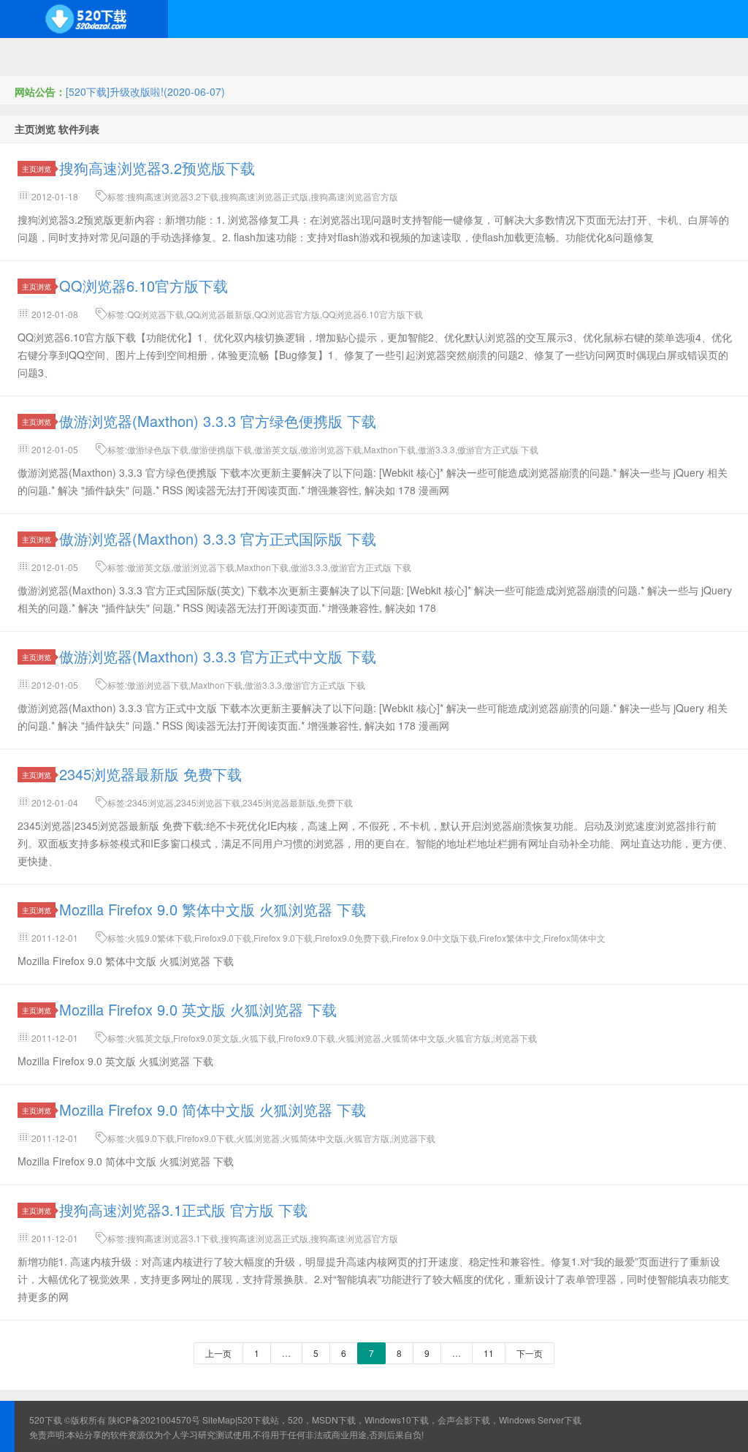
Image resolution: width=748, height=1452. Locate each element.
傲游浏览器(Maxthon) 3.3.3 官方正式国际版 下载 (217, 538)
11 (489, 1353)
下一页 (529, 1353)
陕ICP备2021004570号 (154, 1419)
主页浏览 (36, 168)
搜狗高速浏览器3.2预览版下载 (157, 167)
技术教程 (356, 57)
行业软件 (474, 57)
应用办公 (415, 57)
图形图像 (534, 57)
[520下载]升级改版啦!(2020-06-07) (145, 91)
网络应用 (297, 57)
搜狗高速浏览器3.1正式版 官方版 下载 (183, 1209)
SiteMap (218, 1419)
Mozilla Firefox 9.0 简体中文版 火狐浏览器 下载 (212, 1109)
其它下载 (593, 57)
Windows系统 (40, 57)
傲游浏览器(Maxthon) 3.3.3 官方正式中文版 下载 (217, 656)
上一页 (218, 1353)
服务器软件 (233, 57)
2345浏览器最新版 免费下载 (150, 773)
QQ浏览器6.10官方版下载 (143, 285)
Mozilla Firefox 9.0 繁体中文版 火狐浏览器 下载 (212, 909)
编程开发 (168, 57)
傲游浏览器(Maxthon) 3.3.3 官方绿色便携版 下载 (217, 420)
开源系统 (109, 57)
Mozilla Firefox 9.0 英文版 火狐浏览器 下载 (198, 1009)
